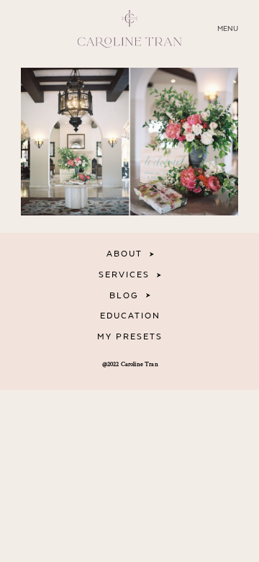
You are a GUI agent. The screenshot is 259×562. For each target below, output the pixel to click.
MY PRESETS (130, 336)
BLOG (124, 295)
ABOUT (124, 254)
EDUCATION (130, 316)
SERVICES (124, 274)
